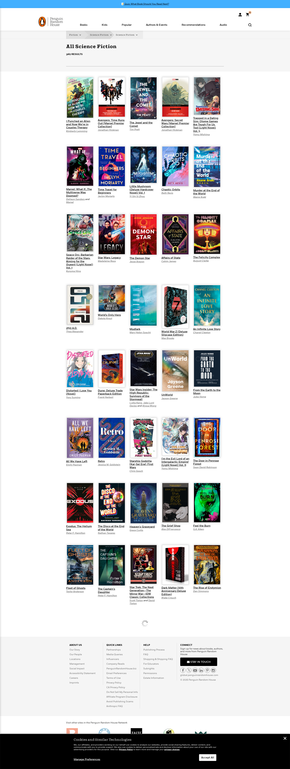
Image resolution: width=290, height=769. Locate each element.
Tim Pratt (135, 129)
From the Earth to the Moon (207, 391)
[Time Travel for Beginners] (111, 166)
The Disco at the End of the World (111, 527)
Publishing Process (154, 649)
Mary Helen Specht (140, 332)
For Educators (151, 663)
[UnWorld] (175, 370)
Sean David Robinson (205, 467)
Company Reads (115, 663)
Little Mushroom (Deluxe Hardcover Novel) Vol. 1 (141, 190)
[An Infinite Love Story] (207, 305)
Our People (75, 654)
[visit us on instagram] (213, 670)
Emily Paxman (74, 464)
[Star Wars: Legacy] (111, 234)
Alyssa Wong (149, 405)
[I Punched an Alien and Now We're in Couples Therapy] (80, 97)
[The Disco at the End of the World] (111, 503)
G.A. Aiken (198, 529)
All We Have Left (76, 461)
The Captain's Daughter (106, 590)
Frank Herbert (105, 397)
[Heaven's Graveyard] (143, 503)
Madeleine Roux (107, 261)
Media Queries (114, 654)
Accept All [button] (207, 757)
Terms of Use (113, 678)
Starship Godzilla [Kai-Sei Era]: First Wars (141, 464)
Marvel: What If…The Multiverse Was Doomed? (79, 192)
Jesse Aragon (137, 261)
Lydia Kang (136, 402)
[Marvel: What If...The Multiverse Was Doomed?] (80, 166)
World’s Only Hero (109, 315)
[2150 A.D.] (80, 305)
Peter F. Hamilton (75, 533)
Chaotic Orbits (170, 189)
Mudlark (135, 329)
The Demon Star (140, 258)
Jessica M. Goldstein (109, 464)
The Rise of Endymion (207, 588)
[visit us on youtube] (195, 670)
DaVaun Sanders (75, 199)
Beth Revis (167, 193)
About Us (75, 645)
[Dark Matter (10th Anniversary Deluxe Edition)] (175, 564)
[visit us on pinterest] (207, 670)
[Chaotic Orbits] (175, 166)
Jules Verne (199, 396)
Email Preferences (116, 673)
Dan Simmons (201, 591)
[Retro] (111, 437)
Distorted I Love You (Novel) (79, 392)
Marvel (70, 202)
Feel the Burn (201, 526)
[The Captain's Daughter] (111, 565)
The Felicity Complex (206, 257)
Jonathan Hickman (108, 130)
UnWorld (167, 395)
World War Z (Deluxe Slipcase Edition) (174, 333)
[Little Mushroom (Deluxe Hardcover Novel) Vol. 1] (143, 164)
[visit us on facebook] (182, 670)
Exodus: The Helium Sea (79, 527)
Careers (73, 678)
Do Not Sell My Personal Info (122, 692)
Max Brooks (167, 338)
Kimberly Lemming (76, 131)
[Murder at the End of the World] (207, 166)
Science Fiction (125, 34)
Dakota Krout (105, 318)
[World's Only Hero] (111, 298)
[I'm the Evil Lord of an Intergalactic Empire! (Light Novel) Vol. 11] (175, 436)
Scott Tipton (136, 600)
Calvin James (168, 261)
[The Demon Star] (143, 234)
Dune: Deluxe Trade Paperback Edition (110, 392)
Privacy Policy (113, 682)
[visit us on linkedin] (201, 670)
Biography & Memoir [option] (83, 72)
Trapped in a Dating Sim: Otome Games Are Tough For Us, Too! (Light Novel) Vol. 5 (205, 124)
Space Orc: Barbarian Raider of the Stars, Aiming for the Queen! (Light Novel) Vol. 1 (79, 261)
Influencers (112, 659)
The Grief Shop (170, 526)
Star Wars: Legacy (109, 258)
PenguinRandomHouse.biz (121, 668)
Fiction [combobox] (73, 34)
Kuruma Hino (73, 271)
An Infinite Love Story (206, 329)
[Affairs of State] (175, 234)
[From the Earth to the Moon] (207, 368)
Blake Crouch (168, 597)
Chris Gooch (136, 471)
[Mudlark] (143, 305)
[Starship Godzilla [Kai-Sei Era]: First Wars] (143, 437)
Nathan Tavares (106, 533)
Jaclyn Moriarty (106, 196)
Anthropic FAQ (114, 706)
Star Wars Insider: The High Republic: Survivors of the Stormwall (143, 394)
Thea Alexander (74, 331)
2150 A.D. (71, 328)
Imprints (74, 682)
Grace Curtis (136, 530)
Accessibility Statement (82, 673)
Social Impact (76, 668)
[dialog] (145, 751)
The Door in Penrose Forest (206, 462)
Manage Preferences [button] (87, 759)
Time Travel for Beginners (107, 191)
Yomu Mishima (201, 134)
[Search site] (250, 25)
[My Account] (240, 13)
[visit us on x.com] (188, 670)
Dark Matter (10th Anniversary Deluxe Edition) (173, 591)
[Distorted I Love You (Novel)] (80, 368)
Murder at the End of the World (206, 192)
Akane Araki (199, 197)
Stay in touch (200, 662)
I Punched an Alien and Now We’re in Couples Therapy (78, 124)
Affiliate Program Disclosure (121, 696)
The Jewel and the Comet (141, 124)
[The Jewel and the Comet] (143, 98)
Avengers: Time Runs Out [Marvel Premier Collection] (111, 123)
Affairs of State (170, 258)
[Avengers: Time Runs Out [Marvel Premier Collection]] (111, 97)
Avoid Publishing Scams (119, 701)
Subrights (148, 668)
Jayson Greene (169, 398)
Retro (101, 461)
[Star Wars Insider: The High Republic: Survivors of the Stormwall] (143, 368)
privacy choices (172, 749)
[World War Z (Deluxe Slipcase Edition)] (175, 306)
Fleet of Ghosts (75, 588)
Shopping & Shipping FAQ (158, 659)
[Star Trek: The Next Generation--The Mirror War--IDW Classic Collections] (143, 564)
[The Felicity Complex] (207, 234)
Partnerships (113, 649)
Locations (74, 659)
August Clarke (201, 260)
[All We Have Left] (80, 438)
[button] (84, 25)
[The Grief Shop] (175, 502)
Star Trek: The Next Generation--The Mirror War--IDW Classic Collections (142, 592)
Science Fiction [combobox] (99, 34)
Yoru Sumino (73, 397)
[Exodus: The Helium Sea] (80, 503)
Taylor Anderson (75, 591)
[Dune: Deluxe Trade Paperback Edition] (111, 368)
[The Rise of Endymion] (207, 564)
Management (77, 663)
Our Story (74, 649)
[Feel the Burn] (207, 502)
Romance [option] (97, 73)
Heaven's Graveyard (142, 527)
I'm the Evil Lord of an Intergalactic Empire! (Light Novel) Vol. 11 (175, 462)
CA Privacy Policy (115, 687)
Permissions (150, 673)
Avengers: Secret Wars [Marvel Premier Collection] (175, 123)
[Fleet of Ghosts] (80, 564)
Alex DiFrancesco (170, 529)
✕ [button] (285, 738)
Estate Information (153, 678)
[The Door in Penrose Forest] (207, 437)
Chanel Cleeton (201, 332)
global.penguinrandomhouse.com (199, 675)
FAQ (145, 654)
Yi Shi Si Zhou (137, 196)
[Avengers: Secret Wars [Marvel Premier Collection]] (175, 97)
